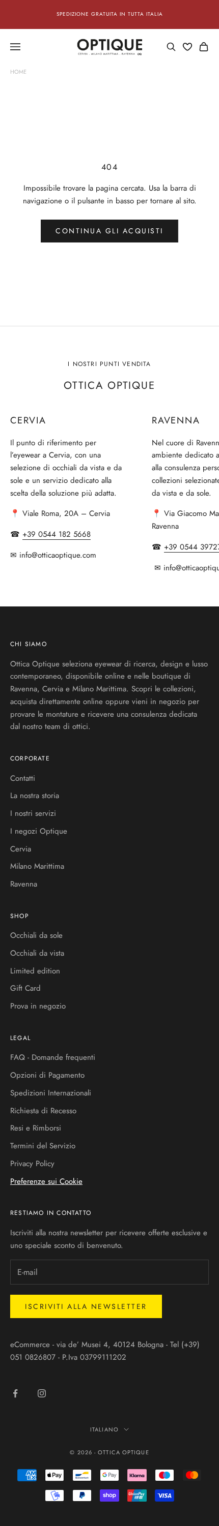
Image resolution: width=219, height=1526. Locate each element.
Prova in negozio (38, 1006)
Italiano (104, 1429)
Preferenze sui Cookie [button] (46, 1181)
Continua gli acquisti (109, 231)
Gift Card (25, 988)
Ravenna (23, 884)
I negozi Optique (38, 831)
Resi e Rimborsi (35, 1128)
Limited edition (35, 970)
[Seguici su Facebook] (15, 1393)
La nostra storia (34, 795)
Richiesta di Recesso (43, 1110)
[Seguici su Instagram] (42, 1393)
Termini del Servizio (42, 1145)
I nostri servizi (33, 813)
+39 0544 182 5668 (56, 534)
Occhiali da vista (37, 953)
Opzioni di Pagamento (47, 1075)
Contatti (22, 778)
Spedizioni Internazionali (50, 1092)
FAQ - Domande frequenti (52, 1057)
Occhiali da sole (36, 935)
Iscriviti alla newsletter (86, 1306)
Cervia (20, 848)
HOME (18, 72)
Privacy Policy (32, 1163)
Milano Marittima (37, 866)
